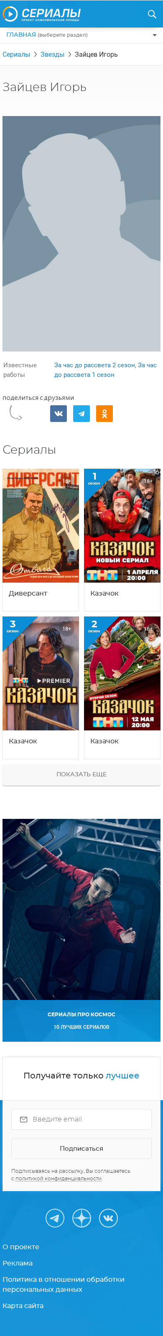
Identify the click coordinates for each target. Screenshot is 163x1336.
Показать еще (81, 775)
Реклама (18, 1263)
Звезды (52, 54)
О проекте (21, 1247)
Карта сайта (23, 1306)
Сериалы (16, 54)
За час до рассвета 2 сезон (94, 365)
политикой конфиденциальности (58, 1178)
